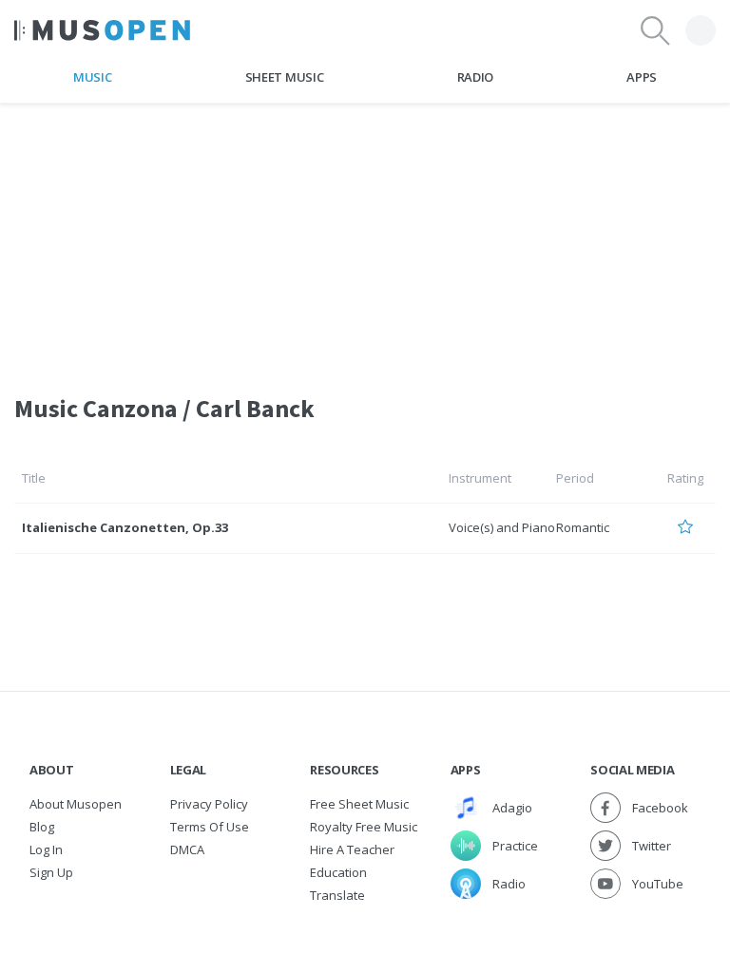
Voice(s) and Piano (502, 527)
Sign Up (51, 872)
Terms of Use (209, 826)
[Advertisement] (365, 237)
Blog (41, 826)
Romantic (582, 527)
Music (92, 77)
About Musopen (75, 803)
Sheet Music (284, 77)
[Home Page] (102, 30)
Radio (475, 77)
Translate (337, 895)
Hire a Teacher (352, 849)
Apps (641, 77)
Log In (46, 849)
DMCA (187, 849)
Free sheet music (359, 803)
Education (338, 872)
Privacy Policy (209, 803)
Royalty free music (363, 826)
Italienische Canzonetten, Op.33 (125, 527)
